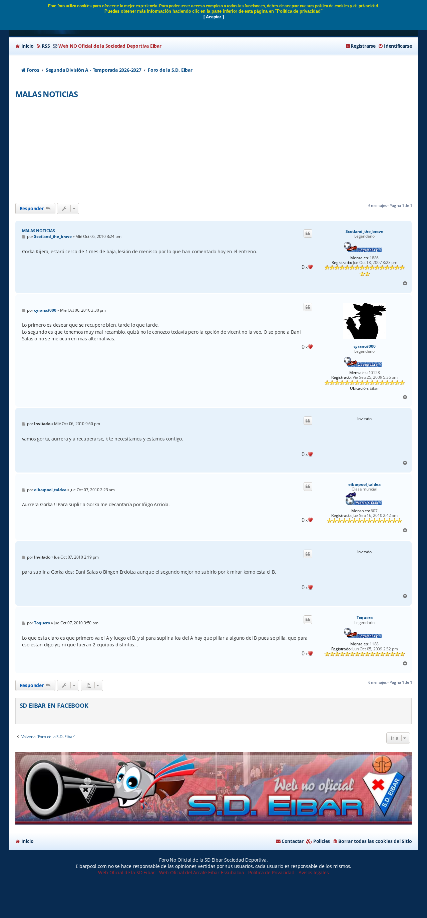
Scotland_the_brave (364, 231)
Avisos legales (314, 872)
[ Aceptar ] (213, 16)
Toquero (365, 617)
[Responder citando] (308, 233)
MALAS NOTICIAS (46, 93)
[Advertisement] (213, 153)
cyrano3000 (365, 346)
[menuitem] (24, 46)
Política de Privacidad (271, 872)
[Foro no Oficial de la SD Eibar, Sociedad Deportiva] (213, 788)
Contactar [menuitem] (293, 841)
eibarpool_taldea (364, 484)
